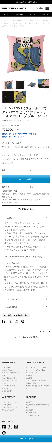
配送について (6, 375)
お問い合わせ (6, 367)
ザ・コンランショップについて (36, 367)
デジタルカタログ (8, 410)
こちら (22, 136)
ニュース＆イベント (32, 373)
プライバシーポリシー (33, 415)
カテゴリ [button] (32, 14)
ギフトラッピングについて (10, 380)
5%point (31, 20)
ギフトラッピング (9, 147)
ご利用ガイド (45, 14)
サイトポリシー (31, 412)
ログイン (6, 14)
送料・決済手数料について (10, 373)
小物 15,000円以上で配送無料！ (26, 2)
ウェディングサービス (9, 402)
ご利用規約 (29, 410)
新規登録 (19, 14)
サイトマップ (6, 383)
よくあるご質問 (7, 391)
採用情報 (29, 378)
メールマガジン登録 (8, 386)
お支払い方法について (9, 370)
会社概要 (29, 402)
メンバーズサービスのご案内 (35, 370)
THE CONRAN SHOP (18, 20)
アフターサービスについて (10, 407)
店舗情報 (29, 375)
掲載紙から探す (31, 383)
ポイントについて (8, 388)
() (43, 8)
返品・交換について (8, 378)
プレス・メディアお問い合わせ (36, 380)
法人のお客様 (6, 405)
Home (4, 20)
